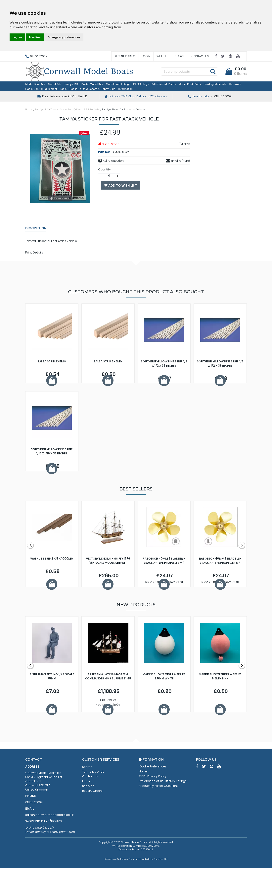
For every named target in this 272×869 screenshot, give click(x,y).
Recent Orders (125, 56)
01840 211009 (34, 802)
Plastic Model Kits (92, 84)
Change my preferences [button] (64, 37)
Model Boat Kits (35, 84)
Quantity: (104, 169)
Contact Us (200, 56)
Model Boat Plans (190, 84)
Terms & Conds (93, 772)
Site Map (88, 786)
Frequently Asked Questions (158, 786)
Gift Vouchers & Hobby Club (97, 88)
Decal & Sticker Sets (87, 109)
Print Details (34, 252)
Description (35, 228)
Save (85, 133)
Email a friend (180, 161)
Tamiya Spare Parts (62, 109)
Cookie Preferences (152, 766)
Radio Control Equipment (41, 88)
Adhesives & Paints (164, 84)
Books (73, 88)
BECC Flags (141, 84)
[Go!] (212, 71)
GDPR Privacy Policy (152, 776)
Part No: (104, 152)
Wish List (163, 56)
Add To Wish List (122, 185)
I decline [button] (34, 37)
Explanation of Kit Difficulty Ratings (163, 781)
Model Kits (54, 84)
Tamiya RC (71, 84)
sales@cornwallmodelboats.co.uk (49, 815)
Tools (63, 88)
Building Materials (215, 84)
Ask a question (113, 161)
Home (28, 109)
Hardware (235, 84)
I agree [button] (17, 37)
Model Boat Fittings (118, 84)
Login (146, 56)
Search (180, 56)
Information (125, 88)
